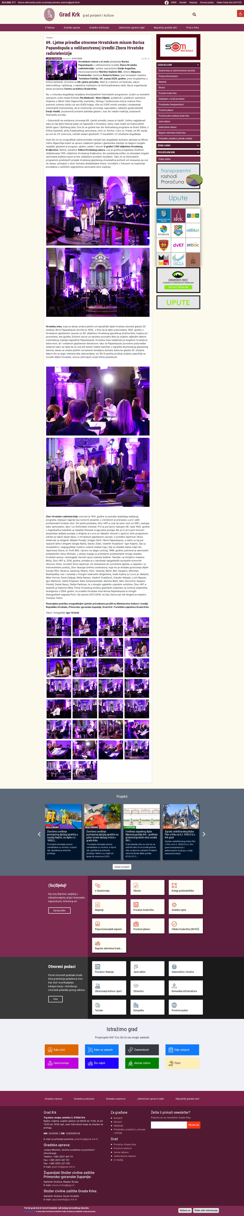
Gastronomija (61, 1063)
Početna (49, 38)
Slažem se (185, 1210)
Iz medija (118, 1159)
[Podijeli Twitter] (148, 58)
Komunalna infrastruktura (184, 991)
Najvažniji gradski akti (165, 27)
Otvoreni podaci (207, 2)
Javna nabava (164, 121)
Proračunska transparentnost (171, 104)
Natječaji (193, 2)
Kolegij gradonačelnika (183, 890)
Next (204, 833)
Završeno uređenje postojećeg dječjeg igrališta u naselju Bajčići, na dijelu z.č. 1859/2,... (62, 836)
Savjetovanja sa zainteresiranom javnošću (176, 70)
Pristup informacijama (168, 76)
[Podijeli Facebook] (145, 58)
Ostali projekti (122, 866)
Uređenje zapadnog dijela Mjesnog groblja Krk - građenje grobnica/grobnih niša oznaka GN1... (142, 836)
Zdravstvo (138, 991)
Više (55, 999)
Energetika (138, 1010)
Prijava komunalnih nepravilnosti (110, 929)
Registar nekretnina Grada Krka (172, 132)
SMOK (174, 2)
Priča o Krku (192, 27)
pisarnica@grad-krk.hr (70, 2)
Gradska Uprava (53, 1098)
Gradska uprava (72, 27)
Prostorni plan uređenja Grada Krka (173, 115)
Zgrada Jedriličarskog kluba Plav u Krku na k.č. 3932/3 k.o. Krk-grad (180, 834)
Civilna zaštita (164, 159)
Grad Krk (86, 14)
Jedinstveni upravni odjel (131, 27)
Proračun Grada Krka (167, 93)
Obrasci (161, 87)
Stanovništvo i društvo (183, 972)
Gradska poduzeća (84, 1098)
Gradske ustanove (115, 1098)
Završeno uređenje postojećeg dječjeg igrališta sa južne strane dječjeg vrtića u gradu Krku (102, 836)
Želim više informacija (206, 1210)
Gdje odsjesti (181, 1049)
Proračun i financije (104, 972)
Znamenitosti (141, 1049)
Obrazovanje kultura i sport (108, 991)
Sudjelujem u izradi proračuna (171, 98)
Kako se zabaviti (103, 1049)
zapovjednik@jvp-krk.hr (64, 1199)
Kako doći (59, 1049)
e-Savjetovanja (102, 890)
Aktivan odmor (142, 1063)
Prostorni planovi (165, 110)
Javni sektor (139, 972)
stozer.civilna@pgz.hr (63, 1185)
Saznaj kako (59, 910)
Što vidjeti (99, 1063)
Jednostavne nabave (167, 127)
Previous (40, 833)
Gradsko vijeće (179, 910)
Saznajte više (29, 1211)
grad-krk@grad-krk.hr (63, 1166)
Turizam (99, 1010)
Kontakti (183, 2)
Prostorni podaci (180, 1010)
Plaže (177, 1063)
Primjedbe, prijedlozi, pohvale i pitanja (175, 138)
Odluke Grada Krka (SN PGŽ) (229, 2)
